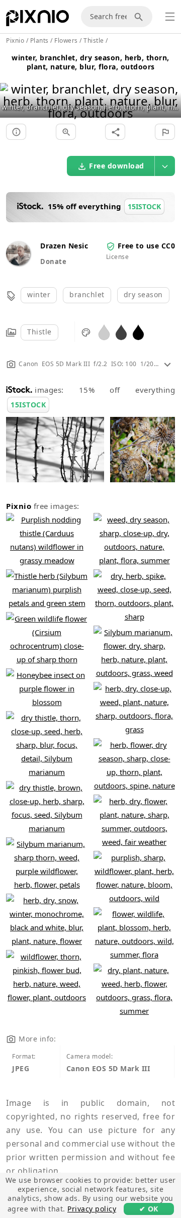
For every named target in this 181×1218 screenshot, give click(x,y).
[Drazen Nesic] (18, 263)
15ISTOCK (28, 404)
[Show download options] (165, 166)
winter (38, 294)
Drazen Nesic (64, 245)
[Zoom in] (66, 132)
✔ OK (148, 1208)
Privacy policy (91, 1208)
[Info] (16, 132)
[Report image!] (165, 132)
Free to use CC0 (146, 245)
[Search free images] (140, 17)
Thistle (39, 331)
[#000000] (138, 331)
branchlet (87, 294)
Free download (116, 165)
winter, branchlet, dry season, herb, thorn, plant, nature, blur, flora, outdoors (90, 62)
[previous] (11, 88)
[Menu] (169, 16)
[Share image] (115, 132)
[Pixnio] (37, 20)
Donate (53, 261)
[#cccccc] (104, 331)
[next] (169, 88)
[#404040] (121, 331)
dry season (143, 294)
